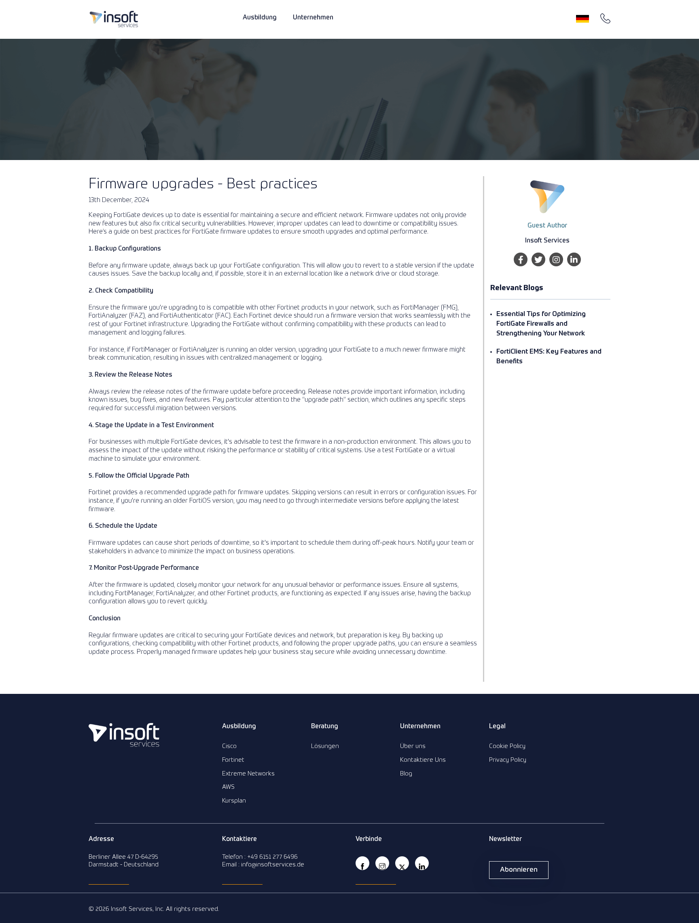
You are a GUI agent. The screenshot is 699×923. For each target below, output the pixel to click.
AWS (228, 787)
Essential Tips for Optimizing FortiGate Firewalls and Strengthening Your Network (541, 324)
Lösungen (325, 746)
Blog (406, 774)
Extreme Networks (248, 774)
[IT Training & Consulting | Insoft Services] (114, 19)
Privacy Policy (507, 760)
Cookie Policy (507, 746)
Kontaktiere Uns (423, 760)
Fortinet (233, 760)
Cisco (229, 746)
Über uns (413, 746)
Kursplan (234, 801)
